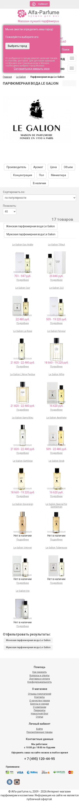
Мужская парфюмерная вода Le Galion (31, 234)
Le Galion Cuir (22, 288)
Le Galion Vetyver (22, 547)
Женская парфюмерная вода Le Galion (30, 226)
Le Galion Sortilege (23, 461)
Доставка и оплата (39, 678)
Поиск (65, 49)
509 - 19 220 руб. (56, 319)
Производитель (16, 167)
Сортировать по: (14, 192)
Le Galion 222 (56, 288)
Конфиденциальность (39, 682)
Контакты (39, 697)
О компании (39, 707)
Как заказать (39, 672)
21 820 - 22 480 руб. (23, 362)
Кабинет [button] (43, 3)
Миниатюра (58, 175)
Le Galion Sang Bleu (22, 417)
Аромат (38, 167)
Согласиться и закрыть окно (32, 68)
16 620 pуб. (56, 405)
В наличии (39, 183)
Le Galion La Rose (22, 331)
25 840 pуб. (56, 276)
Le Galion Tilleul (56, 244)
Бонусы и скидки (39, 704)
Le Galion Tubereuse (56, 547)
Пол (41, 175)
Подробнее (22, 280)
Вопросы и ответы (39, 675)
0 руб (63, 41)
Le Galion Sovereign (22, 504)
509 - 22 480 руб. (56, 449)
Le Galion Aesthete (56, 417)
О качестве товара (39, 700)
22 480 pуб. (23, 319)
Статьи (39, 717)
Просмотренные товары (39, 732)
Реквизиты (39, 710)
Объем (68, 167)
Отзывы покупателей (39, 694)
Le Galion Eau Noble (22, 244)
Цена (53, 167)
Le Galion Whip (56, 374)
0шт (61, 38)
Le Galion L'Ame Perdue (22, 374)
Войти (39, 729)
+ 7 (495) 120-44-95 (39, 759)
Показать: (9, 205)
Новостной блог (39, 713)
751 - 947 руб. (22, 276)
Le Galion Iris (23, 591)
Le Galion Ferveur (56, 331)
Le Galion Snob (56, 461)
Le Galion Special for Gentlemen (56, 505)
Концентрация (22, 175)
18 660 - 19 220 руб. (56, 362)
